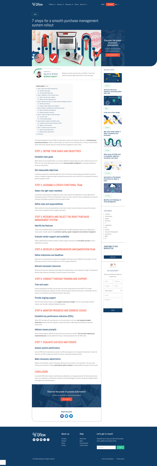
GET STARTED (66, 399)
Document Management (111, 232)
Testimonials (108, 216)
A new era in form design (112, 112)
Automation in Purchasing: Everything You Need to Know (112, 179)
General (107, 230)
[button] (62, 416)
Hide (47, 86)
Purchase (107, 221)
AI (105, 238)
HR (106, 227)
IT (105, 223)
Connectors (108, 234)
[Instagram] (44, 439)
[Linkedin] (37, 439)
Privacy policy (120, 459)
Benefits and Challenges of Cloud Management (112, 201)
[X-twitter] (48, 439)
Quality (107, 218)
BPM (106, 236)
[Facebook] (34, 439)
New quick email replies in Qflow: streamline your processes (112, 133)
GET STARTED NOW (112, 55)
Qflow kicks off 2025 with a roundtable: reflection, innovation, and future (112, 156)
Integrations (108, 225)
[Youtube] (41, 439)
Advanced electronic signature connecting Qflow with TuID (113, 91)
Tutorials (107, 214)
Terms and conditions (107, 459)
